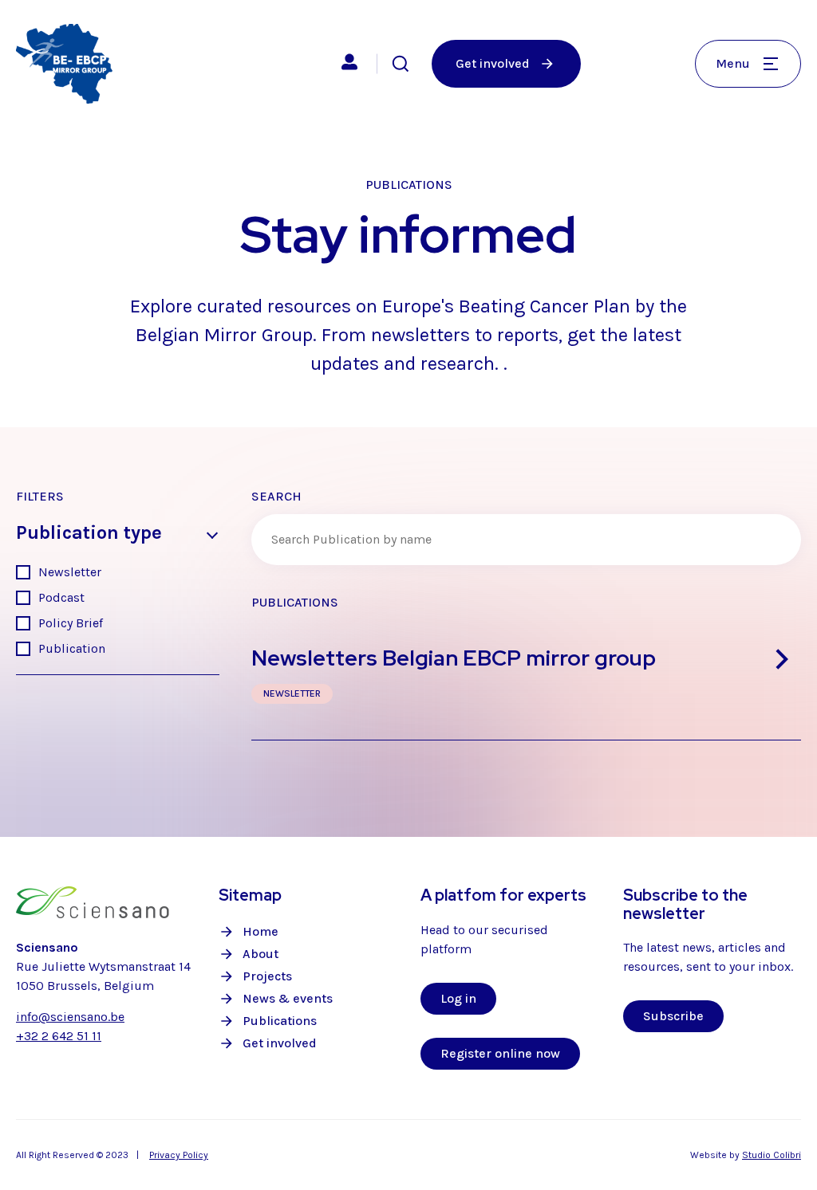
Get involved (280, 1043)
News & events (288, 998)
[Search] (400, 64)
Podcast (61, 597)
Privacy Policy (178, 1155)
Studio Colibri (771, 1155)
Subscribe (673, 1015)
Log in (458, 998)
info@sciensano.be (70, 1016)
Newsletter (69, 571)
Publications (280, 1020)
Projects (267, 976)
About (260, 953)
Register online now (500, 1053)
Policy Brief (70, 622)
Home (260, 931)
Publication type (89, 533)
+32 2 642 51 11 (58, 1035)
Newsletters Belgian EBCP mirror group (453, 657)
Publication (71, 648)
